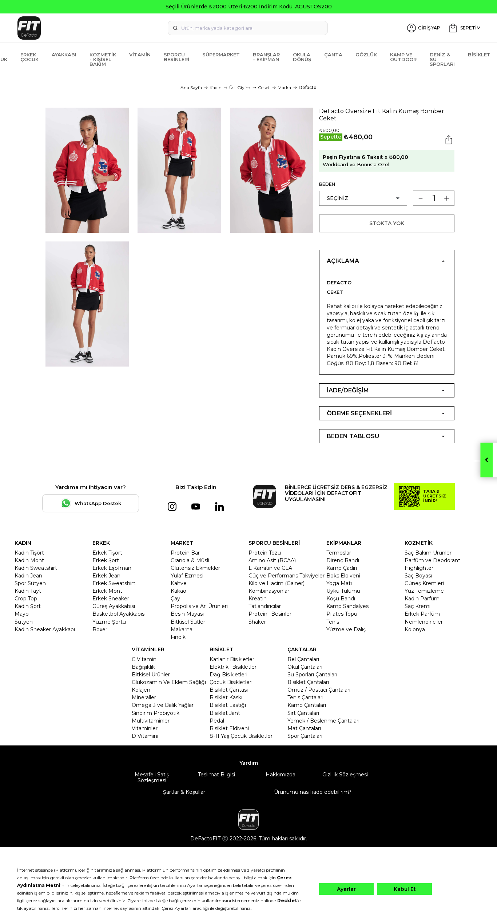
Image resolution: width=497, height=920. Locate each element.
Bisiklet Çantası (229, 690)
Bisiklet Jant (225, 713)
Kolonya (415, 629)
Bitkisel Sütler (188, 622)
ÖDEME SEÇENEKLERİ (359, 413)
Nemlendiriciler (424, 622)
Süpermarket (221, 54)
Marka (284, 87)
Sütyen (24, 622)
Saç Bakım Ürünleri (429, 552)
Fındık (178, 637)
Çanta (333, 54)
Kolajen (141, 690)
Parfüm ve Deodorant (432, 560)
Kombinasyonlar (269, 591)
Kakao (178, 591)
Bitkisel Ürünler (151, 674)
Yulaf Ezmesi (187, 575)
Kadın (216, 87)
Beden (327, 184)
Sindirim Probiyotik (155, 713)
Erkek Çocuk (29, 57)
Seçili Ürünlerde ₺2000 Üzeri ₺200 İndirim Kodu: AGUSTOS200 (249, 6)
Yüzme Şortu (109, 622)
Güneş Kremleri (424, 583)
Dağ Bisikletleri (228, 674)
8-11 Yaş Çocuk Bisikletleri (242, 736)
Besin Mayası (187, 614)
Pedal (217, 720)
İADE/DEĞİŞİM (348, 390)
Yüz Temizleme (424, 591)
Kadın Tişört (29, 552)
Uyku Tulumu (343, 591)
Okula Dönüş (302, 57)
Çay (175, 598)
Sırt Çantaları (303, 713)
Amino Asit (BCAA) (272, 560)
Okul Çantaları (304, 667)
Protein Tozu (265, 552)
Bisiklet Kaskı (226, 697)
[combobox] (248, 28)
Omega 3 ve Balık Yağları (163, 705)
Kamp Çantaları (306, 705)
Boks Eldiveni (343, 575)
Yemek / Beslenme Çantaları (323, 720)
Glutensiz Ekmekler (195, 568)
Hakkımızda (280, 775)
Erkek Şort (105, 560)
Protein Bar (185, 552)
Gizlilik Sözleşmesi (345, 775)
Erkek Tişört (107, 552)
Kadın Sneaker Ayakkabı (45, 629)
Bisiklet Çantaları (308, 682)
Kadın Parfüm (422, 598)
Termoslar (338, 552)
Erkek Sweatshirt (113, 583)
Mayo (22, 614)
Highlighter (419, 568)
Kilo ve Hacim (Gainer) (277, 583)
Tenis (332, 622)
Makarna (181, 629)
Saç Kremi (417, 606)
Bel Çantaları (303, 659)
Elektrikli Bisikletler (233, 667)
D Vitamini (145, 736)
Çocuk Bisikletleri (231, 682)
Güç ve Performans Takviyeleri (287, 575)
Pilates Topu (341, 614)
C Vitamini (145, 659)
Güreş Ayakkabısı (113, 606)
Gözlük (366, 54)
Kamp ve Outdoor (403, 57)
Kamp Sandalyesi (348, 606)
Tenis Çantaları (305, 697)
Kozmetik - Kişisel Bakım (103, 59)
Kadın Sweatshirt (36, 568)
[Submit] (175, 28)
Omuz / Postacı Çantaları (318, 690)
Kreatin (258, 598)
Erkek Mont (107, 591)
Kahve (179, 583)
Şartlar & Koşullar (184, 792)
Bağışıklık (143, 667)
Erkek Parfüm (422, 614)
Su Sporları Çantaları (312, 674)
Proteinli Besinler (270, 614)
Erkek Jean (106, 575)
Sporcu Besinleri (176, 57)
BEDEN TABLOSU (353, 436)
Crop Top (26, 598)
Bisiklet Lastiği (228, 705)
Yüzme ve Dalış (346, 629)
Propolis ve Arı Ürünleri (199, 606)
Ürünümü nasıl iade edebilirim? (312, 792)
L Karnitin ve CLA (270, 568)
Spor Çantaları (304, 736)
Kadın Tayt (28, 591)
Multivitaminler (151, 720)
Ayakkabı (64, 54)
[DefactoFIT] (91, 28)
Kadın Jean (28, 575)
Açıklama (343, 260)
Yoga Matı (339, 583)
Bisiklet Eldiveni (229, 728)
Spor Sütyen (30, 583)
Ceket (264, 87)
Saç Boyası (418, 575)
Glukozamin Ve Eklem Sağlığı (169, 682)
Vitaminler (145, 728)
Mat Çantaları (304, 728)
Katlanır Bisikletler (232, 659)
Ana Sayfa (191, 87)
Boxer (99, 629)
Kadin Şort (28, 606)
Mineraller (144, 697)
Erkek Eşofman (111, 568)
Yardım (248, 763)
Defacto (308, 87)
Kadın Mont (29, 560)
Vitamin (140, 54)
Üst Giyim (239, 87)
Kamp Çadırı (341, 568)
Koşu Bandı (340, 598)
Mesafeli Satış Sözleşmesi (152, 777)
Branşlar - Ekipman (266, 57)
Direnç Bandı (342, 560)
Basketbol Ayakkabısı (119, 614)
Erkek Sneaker (110, 598)
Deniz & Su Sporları (442, 59)
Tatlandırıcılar (265, 606)
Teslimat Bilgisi (216, 775)
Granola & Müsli (190, 560)
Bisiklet (479, 54)
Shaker (257, 622)
